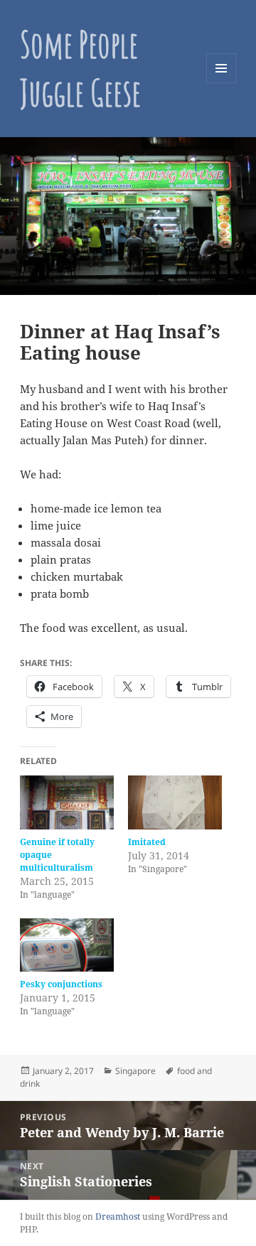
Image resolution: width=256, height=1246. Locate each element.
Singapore (135, 1071)
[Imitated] (175, 802)
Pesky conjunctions (61, 984)
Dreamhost (117, 1216)
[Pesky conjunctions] (67, 945)
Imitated (147, 842)
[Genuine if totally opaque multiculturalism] (67, 802)
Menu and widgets (221, 82)
